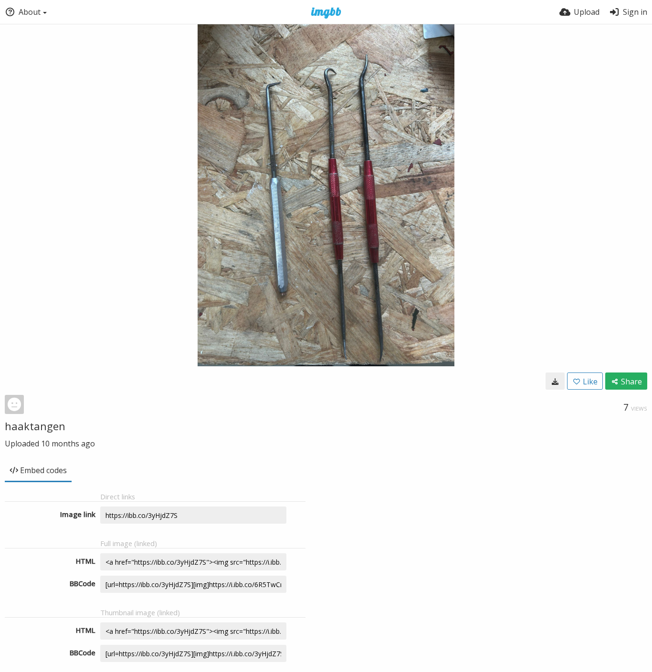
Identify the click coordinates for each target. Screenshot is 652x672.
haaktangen (35, 426)
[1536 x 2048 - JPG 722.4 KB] (555, 381)
